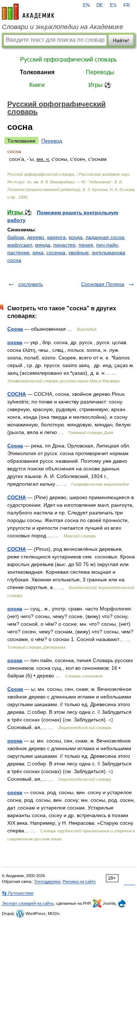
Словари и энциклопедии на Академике (62, 27)
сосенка (55, 252)
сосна (14, 342)
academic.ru (28, 12)
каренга (56, 237)
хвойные (78, 252)
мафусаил (19, 245)
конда (76, 237)
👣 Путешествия (17, 893)
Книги (37, 85)
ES (113, 5)
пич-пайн (107, 245)
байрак (15, 237)
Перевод (51, 141)
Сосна (15, 329)
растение (18, 252)
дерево (35, 237)
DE (99, 5)
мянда (42, 245)
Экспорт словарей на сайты (28, 903)
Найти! (121, 40)
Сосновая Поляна (102, 284)
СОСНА (16, 394)
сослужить (30, 284)
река (38, 252)
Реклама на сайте (79, 881)
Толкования (37, 72)
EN (86, 5)
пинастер (64, 245)
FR (126, 5)
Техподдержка (47, 881)
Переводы (100, 72)
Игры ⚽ (99, 85)
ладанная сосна (104, 237)
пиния (86, 245)
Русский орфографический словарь (68, 59)
